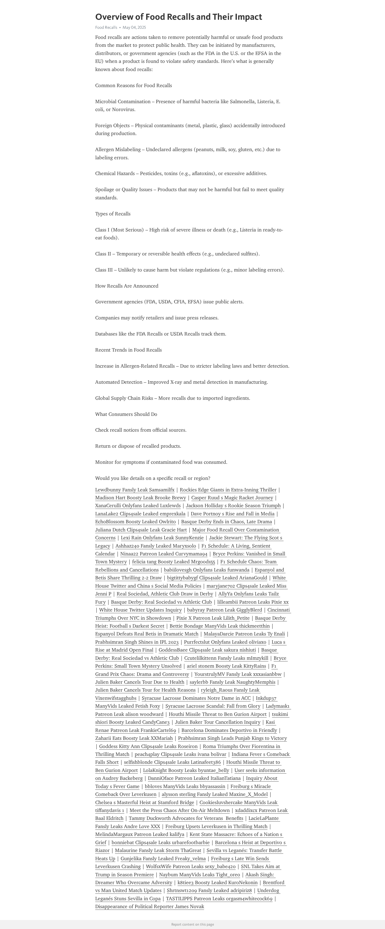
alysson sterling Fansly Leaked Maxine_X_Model (215, 794)
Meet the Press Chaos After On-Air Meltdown (180, 810)
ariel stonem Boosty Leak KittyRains (226, 666)
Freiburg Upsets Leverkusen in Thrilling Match (216, 826)
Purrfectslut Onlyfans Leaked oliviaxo (225, 642)
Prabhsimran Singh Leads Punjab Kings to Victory (232, 738)
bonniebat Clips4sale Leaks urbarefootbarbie (161, 842)
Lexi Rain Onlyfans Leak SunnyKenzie (162, 538)
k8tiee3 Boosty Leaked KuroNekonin (218, 882)
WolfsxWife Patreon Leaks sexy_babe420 (191, 866)
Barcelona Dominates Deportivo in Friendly (229, 730)
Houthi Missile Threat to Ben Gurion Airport (218, 714)
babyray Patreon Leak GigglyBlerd (224, 610)
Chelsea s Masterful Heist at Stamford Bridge (144, 802)
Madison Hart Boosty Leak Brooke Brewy (140, 498)
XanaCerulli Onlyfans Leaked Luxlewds (138, 505)
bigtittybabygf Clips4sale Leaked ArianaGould (217, 578)
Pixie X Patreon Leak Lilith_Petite (213, 618)
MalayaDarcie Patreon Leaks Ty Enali (244, 634)
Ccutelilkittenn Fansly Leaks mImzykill (226, 658)
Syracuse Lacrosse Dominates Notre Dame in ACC (196, 698)
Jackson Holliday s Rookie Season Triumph (233, 505)
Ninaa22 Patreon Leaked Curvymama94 (163, 554)
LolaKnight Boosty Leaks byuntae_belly (186, 770)
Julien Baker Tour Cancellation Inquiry (217, 722)
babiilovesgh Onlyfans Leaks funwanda (206, 570)
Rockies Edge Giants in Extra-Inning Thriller (228, 490)
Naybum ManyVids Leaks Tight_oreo (199, 874)
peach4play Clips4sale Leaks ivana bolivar (180, 754)
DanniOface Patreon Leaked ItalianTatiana (194, 778)
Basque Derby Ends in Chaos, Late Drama (226, 521)
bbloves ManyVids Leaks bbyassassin (185, 786)
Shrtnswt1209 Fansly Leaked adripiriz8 (209, 890)
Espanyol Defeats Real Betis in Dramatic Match (146, 634)
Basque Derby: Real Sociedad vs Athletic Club (161, 602)
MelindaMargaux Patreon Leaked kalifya (139, 834)
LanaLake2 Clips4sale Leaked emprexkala (140, 514)
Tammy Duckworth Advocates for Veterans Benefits (186, 818)
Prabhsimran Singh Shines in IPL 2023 (137, 642)
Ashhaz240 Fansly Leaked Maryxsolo (156, 546)
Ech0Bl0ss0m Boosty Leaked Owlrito (135, 521)
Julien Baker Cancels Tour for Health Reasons (145, 690)
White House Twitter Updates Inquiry (140, 610)
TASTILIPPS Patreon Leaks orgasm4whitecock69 (219, 898)
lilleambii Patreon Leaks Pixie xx (253, 602)
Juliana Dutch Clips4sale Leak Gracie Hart (141, 530)
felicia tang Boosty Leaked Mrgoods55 (173, 562)
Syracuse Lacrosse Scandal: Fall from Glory (212, 706)
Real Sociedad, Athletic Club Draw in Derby (165, 594)
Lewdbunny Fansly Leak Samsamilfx (134, 490)
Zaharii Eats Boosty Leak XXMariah (134, 738)
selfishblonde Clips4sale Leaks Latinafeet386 (172, 762)
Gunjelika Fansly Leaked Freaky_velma (163, 858)
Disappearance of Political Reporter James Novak (149, 906)
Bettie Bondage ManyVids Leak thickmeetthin (220, 626)
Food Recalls (106, 27)
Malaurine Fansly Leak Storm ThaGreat (158, 850)
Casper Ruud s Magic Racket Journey (232, 498)
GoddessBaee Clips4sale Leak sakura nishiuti (207, 650)
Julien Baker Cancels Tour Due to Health (139, 682)
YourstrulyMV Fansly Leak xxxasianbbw (238, 674)
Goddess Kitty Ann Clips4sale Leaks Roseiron (148, 746)
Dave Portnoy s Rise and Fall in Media (233, 514)
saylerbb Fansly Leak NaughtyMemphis (232, 682)
